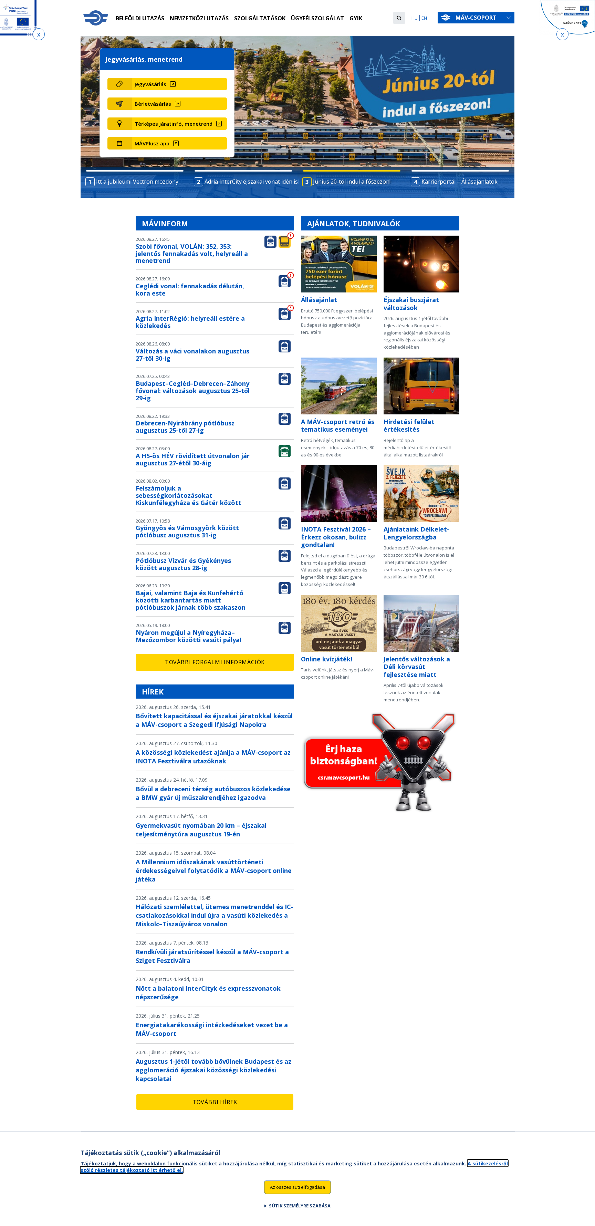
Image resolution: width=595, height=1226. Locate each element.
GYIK (355, 18)
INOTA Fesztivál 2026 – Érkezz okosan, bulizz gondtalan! (336, 537)
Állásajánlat (319, 300)
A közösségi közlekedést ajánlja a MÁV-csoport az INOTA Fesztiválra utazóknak (213, 756)
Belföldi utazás (140, 18)
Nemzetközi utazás (199, 18)
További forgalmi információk (215, 662)
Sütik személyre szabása (300, 1206)
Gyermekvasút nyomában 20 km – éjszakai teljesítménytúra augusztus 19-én (201, 829)
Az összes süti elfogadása (297, 1187)
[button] (399, 18)
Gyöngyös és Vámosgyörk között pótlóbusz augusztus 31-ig (187, 531)
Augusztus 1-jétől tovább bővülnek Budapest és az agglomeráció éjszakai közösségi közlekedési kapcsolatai (213, 1070)
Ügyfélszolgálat (317, 18)
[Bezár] (39, 34)
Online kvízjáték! (326, 659)
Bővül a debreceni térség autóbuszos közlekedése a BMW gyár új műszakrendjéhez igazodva (213, 793)
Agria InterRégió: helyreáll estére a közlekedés (190, 322)
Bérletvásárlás (153, 103)
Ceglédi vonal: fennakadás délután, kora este (190, 289)
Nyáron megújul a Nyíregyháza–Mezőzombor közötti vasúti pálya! (188, 636)
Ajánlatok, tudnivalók (353, 223)
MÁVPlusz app (152, 143)
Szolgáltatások (259, 18)
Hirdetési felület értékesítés (409, 426)
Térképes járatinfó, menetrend (173, 123)
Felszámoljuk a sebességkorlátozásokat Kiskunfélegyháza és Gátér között (188, 495)
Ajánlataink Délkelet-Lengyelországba (416, 533)
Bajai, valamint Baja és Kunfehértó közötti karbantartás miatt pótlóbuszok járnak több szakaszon (191, 600)
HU (414, 18)
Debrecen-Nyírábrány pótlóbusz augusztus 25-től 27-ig (185, 426)
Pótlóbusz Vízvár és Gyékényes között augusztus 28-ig (183, 564)
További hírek (214, 1102)
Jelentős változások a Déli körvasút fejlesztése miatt (417, 667)
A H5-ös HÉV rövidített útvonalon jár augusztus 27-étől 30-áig (193, 459)
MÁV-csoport (477, 17)
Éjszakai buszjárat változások (411, 304)
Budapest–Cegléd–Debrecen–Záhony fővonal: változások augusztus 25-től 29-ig (193, 390)
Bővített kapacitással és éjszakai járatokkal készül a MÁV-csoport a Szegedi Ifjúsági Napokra (214, 720)
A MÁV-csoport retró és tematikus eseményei (337, 426)
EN (424, 18)
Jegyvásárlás (150, 84)
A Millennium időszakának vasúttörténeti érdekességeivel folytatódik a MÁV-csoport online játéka (214, 870)
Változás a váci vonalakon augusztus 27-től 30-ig (192, 354)
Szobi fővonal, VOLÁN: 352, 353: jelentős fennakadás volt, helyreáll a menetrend (192, 253)
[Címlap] (95, 17)
